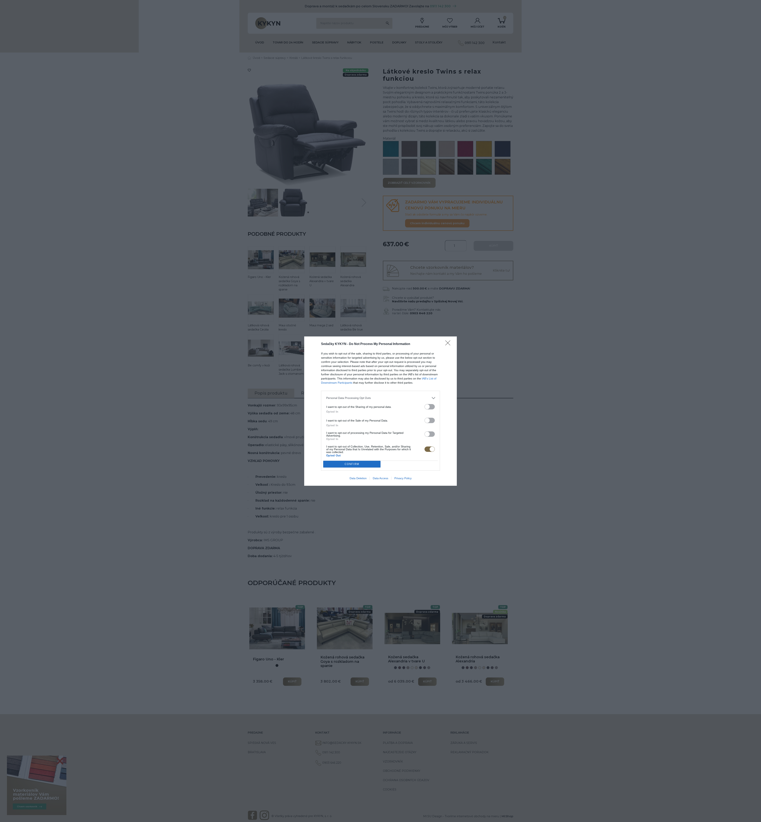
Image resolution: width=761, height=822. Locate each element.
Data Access (380, 478)
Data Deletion (358, 478)
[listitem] (380, 398)
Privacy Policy (403, 478)
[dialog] (380, 411)
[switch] (429, 406)
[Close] (449, 344)
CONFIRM (352, 464)
